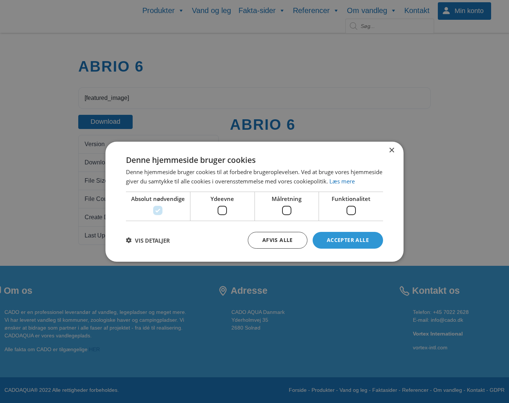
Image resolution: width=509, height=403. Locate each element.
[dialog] (254, 201)
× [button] (391, 150)
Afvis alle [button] (277, 239)
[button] (148, 240)
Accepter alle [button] (348, 239)
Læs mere (342, 181)
